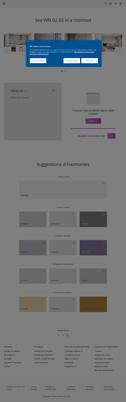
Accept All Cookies (72, 61)
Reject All (89, 61)
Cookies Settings (38, 61)
